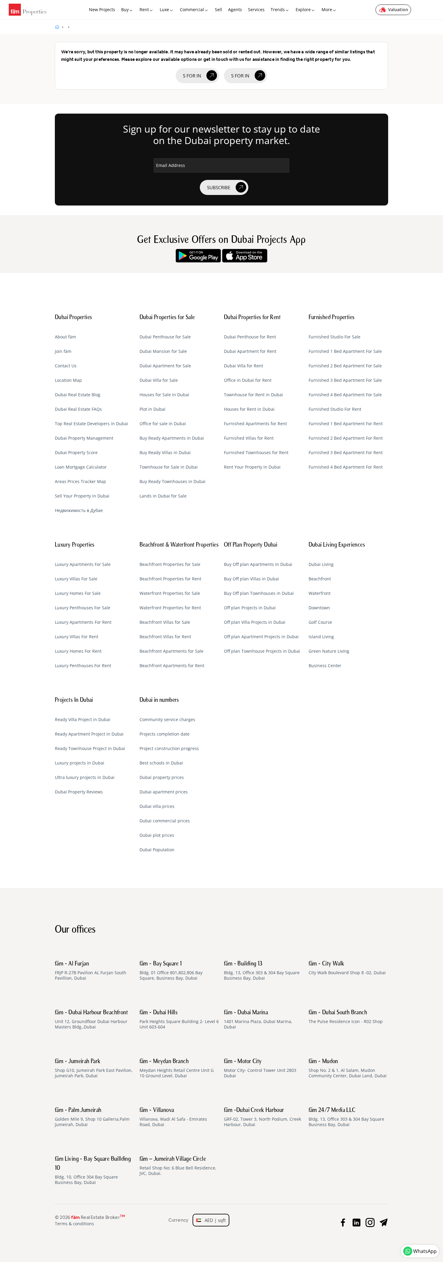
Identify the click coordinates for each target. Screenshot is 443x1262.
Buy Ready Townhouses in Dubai (173, 481)
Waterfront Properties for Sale (170, 593)
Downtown (319, 608)
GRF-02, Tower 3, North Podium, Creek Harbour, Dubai (262, 1117)
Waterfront (320, 593)
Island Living (321, 636)
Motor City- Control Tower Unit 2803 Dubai (260, 1068)
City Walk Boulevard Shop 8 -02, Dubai (347, 968)
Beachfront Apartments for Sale (171, 651)
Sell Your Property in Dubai (82, 496)
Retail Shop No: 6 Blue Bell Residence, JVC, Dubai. (178, 1166)
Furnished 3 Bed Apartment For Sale (345, 380)
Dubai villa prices (157, 806)
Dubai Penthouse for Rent (250, 337)
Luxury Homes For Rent (78, 651)
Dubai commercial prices (165, 821)
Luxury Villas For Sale (76, 579)
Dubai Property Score (76, 452)
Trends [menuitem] (278, 9)
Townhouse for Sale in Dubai (169, 467)
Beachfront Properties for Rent (170, 579)
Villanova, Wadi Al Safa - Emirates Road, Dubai (173, 1117)
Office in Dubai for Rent (248, 380)
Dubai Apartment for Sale (165, 366)
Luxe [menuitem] (164, 9)
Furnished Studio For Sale (334, 337)
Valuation (398, 9)
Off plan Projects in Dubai (250, 608)
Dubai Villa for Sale (159, 380)
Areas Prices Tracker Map (80, 481)
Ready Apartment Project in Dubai (89, 734)
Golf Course (320, 622)
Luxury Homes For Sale (78, 593)
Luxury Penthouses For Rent (83, 665)
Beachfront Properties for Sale (170, 564)
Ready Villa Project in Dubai (82, 719)
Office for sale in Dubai (163, 423)
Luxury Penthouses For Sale (82, 608)
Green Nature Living (329, 651)
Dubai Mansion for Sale (163, 351)
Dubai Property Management (84, 438)
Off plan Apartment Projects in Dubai (261, 636)
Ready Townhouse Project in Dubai (90, 748)
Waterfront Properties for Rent (170, 608)
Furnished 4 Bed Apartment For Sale (345, 394)
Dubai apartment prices (164, 792)
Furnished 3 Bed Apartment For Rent (346, 452)
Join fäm (63, 351)
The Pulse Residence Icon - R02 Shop (346, 1017)
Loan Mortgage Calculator (81, 467)
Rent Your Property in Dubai (252, 467)
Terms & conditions (74, 1223)
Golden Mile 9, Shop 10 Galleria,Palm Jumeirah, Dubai (92, 1117)
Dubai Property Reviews (79, 792)
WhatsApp (425, 1251)
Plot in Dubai (152, 409)
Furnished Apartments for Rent (255, 423)
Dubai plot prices (157, 835)
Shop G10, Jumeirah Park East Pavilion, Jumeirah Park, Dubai (94, 1068)
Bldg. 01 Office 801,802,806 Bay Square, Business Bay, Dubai (171, 971)
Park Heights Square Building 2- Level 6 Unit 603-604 (179, 1020)
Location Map (68, 380)
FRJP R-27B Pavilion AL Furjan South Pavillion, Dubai (90, 971)
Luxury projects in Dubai (79, 763)
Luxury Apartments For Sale (83, 564)
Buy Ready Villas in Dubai (165, 452)
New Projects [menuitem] (102, 9)
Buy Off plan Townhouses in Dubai (259, 593)
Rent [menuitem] (144, 9)
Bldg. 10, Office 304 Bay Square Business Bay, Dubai (93, 1170)
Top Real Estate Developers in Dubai (91, 423)
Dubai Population (157, 849)
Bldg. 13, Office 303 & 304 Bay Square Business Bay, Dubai (262, 971)
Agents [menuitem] (235, 9)
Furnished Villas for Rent (249, 438)
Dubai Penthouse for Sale (165, 337)
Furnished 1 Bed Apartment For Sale (345, 351)
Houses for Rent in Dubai (249, 409)
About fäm (65, 337)
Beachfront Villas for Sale (165, 622)
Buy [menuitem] (125, 9)
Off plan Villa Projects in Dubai (254, 622)
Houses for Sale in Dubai (164, 394)
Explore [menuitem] (303, 9)
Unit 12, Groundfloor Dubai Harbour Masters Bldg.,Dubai (91, 1020)
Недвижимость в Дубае (79, 510)
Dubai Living (321, 564)
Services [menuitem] (256, 9)
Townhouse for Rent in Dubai (253, 394)
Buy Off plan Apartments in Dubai (258, 564)
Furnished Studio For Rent (335, 409)
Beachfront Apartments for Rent (172, 665)
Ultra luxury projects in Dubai (85, 777)
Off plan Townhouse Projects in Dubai (262, 651)
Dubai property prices (162, 777)
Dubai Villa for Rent (243, 366)
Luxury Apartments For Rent (83, 622)
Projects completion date (165, 734)
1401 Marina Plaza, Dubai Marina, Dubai (258, 1020)
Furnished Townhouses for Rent (256, 452)
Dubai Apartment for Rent (250, 351)
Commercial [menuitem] (192, 9)
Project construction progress (169, 748)
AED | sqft (213, 1220)
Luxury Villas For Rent (76, 636)
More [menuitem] (327, 9)
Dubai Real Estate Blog (77, 394)
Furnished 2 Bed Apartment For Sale (345, 366)
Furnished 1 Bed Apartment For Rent (346, 423)
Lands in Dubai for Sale (163, 496)
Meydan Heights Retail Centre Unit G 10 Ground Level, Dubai (177, 1068)
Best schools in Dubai (161, 763)
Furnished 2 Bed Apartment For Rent (346, 438)
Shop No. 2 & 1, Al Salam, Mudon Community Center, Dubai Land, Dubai (348, 1068)
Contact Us (66, 366)
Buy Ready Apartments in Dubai (172, 438)
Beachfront (320, 579)
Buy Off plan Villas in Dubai (251, 579)
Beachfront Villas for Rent (165, 636)
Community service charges (167, 719)
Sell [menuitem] (218, 9)
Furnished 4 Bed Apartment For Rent (346, 467)
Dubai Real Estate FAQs (78, 409)
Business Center (325, 665)
